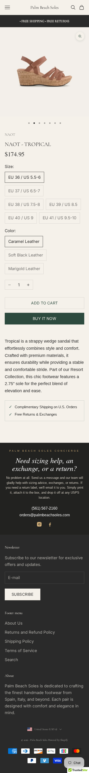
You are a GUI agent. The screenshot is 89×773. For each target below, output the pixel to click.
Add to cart (44, 303)
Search (11, 659)
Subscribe (22, 594)
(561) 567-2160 (44, 508)
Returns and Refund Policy (30, 632)
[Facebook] (50, 524)
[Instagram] (39, 524)
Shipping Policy (19, 641)
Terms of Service (21, 650)
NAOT (10, 134)
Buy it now (44, 318)
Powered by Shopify (58, 740)
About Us (14, 623)
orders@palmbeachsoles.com (44, 515)
